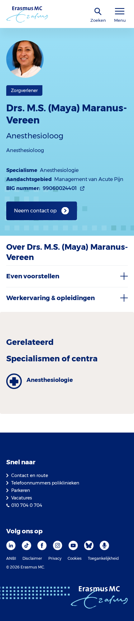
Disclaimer (32, 558)
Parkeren (20, 490)
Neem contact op (35, 211)
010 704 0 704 (26, 505)
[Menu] (119, 11)
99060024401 (60, 188)
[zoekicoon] (98, 12)
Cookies (75, 558)
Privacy (54, 558)
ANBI (11, 558)
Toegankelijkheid (103, 558)
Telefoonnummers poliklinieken (45, 483)
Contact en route (29, 475)
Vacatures (21, 498)
